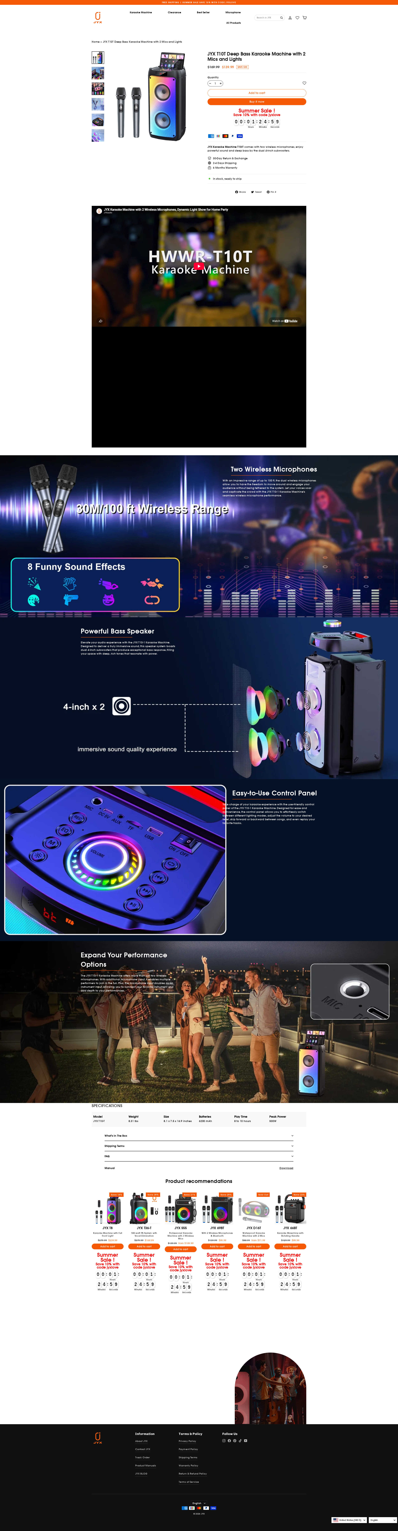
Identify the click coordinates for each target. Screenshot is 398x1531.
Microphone (233, 12)
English (197, 1503)
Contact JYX (142, 1449)
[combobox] (349, 1520)
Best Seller (203, 12)
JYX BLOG (141, 1473)
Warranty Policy (188, 1465)
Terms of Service (189, 1481)
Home (96, 41)
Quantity (213, 77)
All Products (233, 22)
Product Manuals (145, 1465)
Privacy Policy (187, 1441)
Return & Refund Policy (193, 1473)
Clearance (174, 12)
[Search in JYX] (282, 17)
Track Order (142, 1457)
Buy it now (257, 101)
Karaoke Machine (141, 12)
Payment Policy (188, 1449)
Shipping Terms (188, 1457)
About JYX (141, 1441)
